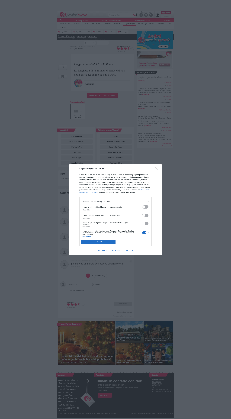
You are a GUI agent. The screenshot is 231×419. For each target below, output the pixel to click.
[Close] (157, 169)
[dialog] (115, 209)
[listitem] (115, 201)
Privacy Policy (129, 250)
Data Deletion (102, 250)
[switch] (145, 207)
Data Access (115, 250)
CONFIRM (98, 242)
